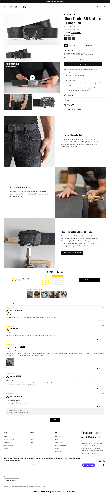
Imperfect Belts (8, 442)
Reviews (32, 439)
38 (74, 45)
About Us (32, 436)
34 (66, 45)
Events (31, 442)
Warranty (57, 448)
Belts (5, 436)
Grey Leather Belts (72, 14)
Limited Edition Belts (9, 439)
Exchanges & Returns (60, 445)
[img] (10, 308)
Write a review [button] (89, 280)
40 (78, 45)
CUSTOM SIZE (90, 45)
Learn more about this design (72, 252)
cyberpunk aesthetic (75, 139)
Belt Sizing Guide (59, 436)
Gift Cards (6, 448)
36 (70, 45)
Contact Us (58, 451)
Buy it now (83, 64)
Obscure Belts (11, 486)
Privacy (44, 486)
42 (82, 45)
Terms (39, 486)
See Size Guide (68, 50)
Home (65, 14)
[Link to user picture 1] (10, 362)
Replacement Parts (9, 445)
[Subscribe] (33, 465)
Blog (31, 445)
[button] (97, 7)
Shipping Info (58, 442)
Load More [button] (55, 420)
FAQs (56, 439)
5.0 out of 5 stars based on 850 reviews (64, 491)
